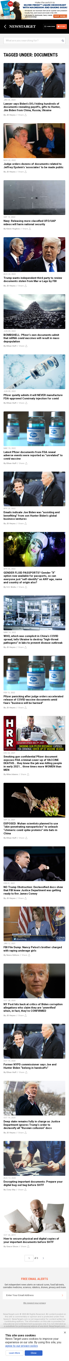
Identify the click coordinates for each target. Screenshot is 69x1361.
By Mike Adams (11, 774)
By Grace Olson (11, 1246)
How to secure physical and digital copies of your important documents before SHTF (31, 1240)
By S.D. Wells (10, 587)
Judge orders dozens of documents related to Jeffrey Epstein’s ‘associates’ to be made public (34, 165)
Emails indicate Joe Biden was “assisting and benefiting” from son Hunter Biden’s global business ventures (32, 515)
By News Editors (11, 955)
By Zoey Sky (9, 1190)
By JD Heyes (10, 115)
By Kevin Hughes (12, 229)
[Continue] (62, 1295)
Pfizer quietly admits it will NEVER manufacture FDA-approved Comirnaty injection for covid (33, 397)
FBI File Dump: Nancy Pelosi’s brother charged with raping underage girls (33, 949)
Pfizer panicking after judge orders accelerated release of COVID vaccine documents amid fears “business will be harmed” (33, 700)
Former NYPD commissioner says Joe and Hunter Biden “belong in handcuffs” (30, 1066)
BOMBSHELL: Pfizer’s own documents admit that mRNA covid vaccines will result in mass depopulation (31, 338)
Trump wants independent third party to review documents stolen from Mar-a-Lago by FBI (33, 279)
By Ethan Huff (10, 346)
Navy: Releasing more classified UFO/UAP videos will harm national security (30, 222)
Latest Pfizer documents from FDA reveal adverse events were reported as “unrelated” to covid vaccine (33, 455)
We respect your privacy (34, 1303)
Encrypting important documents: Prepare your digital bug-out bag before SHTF (33, 1183)
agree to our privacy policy (21, 1346)
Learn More (14, 1353)
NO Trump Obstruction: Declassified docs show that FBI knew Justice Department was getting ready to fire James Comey (33, 890)
